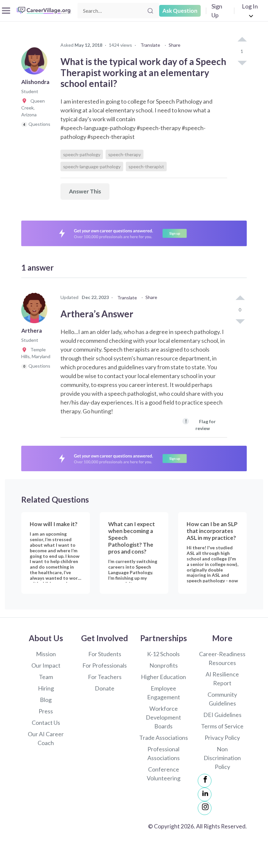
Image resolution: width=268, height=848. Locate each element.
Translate (150, 45)
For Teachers (105, 676)
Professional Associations (163, 753)
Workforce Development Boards (163, 717)
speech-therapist (146, 166)
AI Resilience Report (222, 679)
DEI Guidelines (222, 714)
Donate (104, 688)
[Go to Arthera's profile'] (36, 312)
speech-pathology (81, 154)
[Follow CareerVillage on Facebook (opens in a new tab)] (204, 781)
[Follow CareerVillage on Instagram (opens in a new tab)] (204, 808)
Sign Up (216, 11)
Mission (46, 653)
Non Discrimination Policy (222, 757)
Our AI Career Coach (46, 738)
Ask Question (179, 10)
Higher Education (163, 676)
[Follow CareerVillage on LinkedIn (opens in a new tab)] (204, 794)
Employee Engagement (163, 693)
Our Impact (45, 665)
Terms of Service (222, 726)
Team (46, 676)
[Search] (150, 10)
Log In (250, 6)
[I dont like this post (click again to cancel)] (242, 62)
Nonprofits (163, 665)
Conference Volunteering (163, 774)
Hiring (46, 688)
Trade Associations (163, 737)
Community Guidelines (222, 699)
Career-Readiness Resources (222, 658)
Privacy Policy (222, 737)
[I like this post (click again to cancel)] (242, 40)
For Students (104, 653)
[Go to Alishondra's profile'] (36, 63)
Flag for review (200, 424)
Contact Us (46, 722)
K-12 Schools (163, 653)
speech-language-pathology (92, 166)
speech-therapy (124, 154)
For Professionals (104, 665)
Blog (46, 699)
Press (46, 711)
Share (174, 45)
